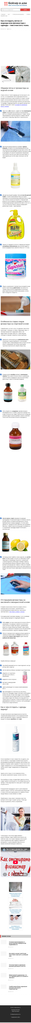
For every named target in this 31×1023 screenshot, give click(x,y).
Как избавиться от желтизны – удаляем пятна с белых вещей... (15, 927)
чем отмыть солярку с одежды (16, 611)
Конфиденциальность (15, 1014)
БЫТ (9, 14)
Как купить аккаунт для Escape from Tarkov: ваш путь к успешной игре (18, 955)
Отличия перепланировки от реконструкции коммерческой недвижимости (17, 943)
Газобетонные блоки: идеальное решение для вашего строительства (18, 988)
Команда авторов (15, 1009)
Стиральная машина (18, 14)
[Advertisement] (15, 48)
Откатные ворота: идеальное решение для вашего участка (17, 965)
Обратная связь (15, 1011)
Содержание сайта (15, 1017)
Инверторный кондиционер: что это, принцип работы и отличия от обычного (18, 976)
